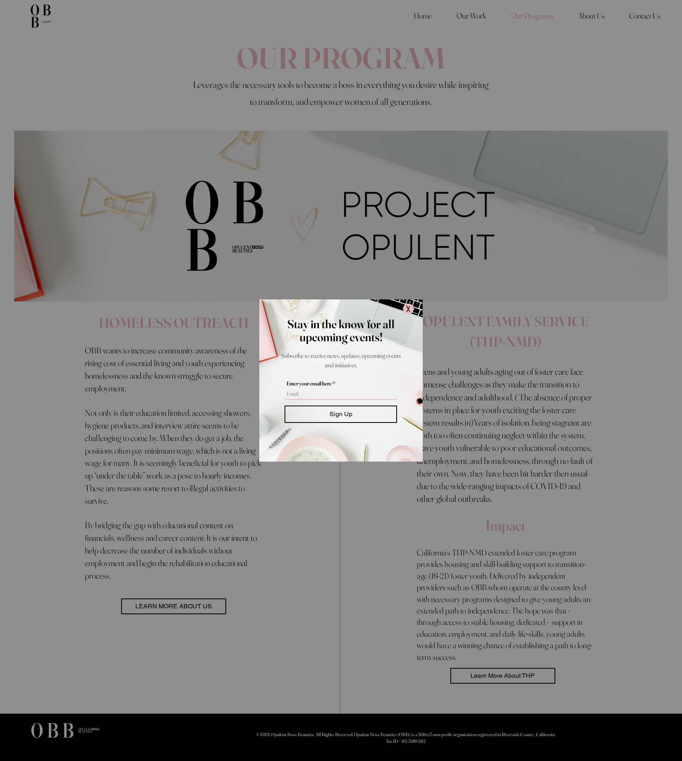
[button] (408, 308)
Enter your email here (309, 383)
